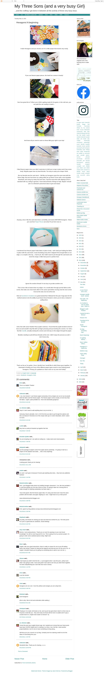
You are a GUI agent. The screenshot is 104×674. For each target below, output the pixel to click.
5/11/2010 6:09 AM (25, 388)
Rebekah (22, 594)
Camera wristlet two (82, 192)
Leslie (21, 426)
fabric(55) (82, 144)
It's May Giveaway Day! (83, 330)
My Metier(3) (82, 133)
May (81, 282)
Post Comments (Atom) (29, 662)
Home (44, 659)
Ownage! (82, 358)
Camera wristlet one (82, 194)
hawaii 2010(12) (86, 149)
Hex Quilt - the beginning (84, 299)
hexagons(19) (86, 151)
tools (34, 375)
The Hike (82, 284)
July (81, 276)
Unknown (22, 393)
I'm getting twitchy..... (83, 338)
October (82, 268)
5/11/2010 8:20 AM (25, 454)
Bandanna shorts (81, 226)
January (82, 375)
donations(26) (86, 140)
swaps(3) (78, 169)
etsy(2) (78, 144)
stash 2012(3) (86, 167)
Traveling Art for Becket (84, 321)
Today (81, 363)
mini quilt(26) (79, 153)
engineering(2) (86, 142)
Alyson (22, 558)
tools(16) (78, 173)
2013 (80, 252)
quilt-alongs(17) (80, 162)
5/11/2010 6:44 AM (25, 402)
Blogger (70, 671)
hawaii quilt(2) (80, 151)
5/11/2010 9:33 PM (25, 538)
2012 (46, 14)
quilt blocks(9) (86, 160)
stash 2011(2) (80, 167)
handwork (23, 375)
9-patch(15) (87, 122)
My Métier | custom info (30, 14)
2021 (80, 243)
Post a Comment (23, 651)
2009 (61, 14)
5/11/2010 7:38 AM (25, 441)
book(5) (87, 135)
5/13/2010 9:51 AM (25, 602)
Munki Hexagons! (83, 325)
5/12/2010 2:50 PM (25, 577)
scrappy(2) (87, 164)
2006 (80, 382)
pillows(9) (87, 156)
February (83, 372)
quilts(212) (87, 162)
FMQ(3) (78, 127)
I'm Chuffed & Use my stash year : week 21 (84, 304)
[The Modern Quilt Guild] (82, 440)
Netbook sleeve (81, 199)
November (83, 265)
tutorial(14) (87, 173)
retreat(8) (78, 164)
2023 (80, 238)
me (22, 14)
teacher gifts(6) (85, 171)
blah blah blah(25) (81, 135)
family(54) (87, 144)
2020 (80, 246)
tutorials (41, 14)
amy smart (23, 529)
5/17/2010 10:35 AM (25, 617)
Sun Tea (82, 361)
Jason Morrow (56, 671)
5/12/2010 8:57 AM (25, 552)
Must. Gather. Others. (84, 342)
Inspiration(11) (79, 131)
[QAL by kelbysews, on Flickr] (82, 395)
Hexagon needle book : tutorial (84, 295)
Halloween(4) (86, 129)
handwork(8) (79, 149)
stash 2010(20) (86, 166)
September (83, 271)
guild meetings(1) (85, 147)
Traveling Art (80, 206)
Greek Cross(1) (80, 129)
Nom (78, 228)
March (82, 370)
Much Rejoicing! (84, 335)
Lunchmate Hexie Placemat (82, 203)
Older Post (69, 659)
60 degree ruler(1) (80, 122)
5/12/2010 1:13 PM (25, 567)
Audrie (22, 470)
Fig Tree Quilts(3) (85, 127)
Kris (21, 383)
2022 (80, 240)
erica (21, 573)
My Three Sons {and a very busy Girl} (50, 6)
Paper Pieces (39, 222)
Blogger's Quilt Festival (84, 309)
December (83, 262)
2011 (51, 14)
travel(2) (82, 173)
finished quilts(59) (86, 146)
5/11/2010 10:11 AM (25, 464)
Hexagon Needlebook (83, 197)
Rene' (21, 544)
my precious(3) (86, 153)
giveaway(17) (79, 147)
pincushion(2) (79, 158)
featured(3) (79, 146)
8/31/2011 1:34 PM (25, 637)
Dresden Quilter (24, 436)
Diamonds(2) (86, 126)
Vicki (21, 583)
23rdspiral (23, 608)
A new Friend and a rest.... (84, 290)
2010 (56, 14)
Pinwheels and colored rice (81, 188)
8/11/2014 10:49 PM (25, 647)
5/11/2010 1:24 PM (25, 477)
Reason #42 (83, 317)
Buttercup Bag (81, 213)
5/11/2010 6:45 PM (25, 524)
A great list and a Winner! (84, 314)
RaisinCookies (24, 483)
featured (67, 14)
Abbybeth (22, 447)
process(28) (79, 160)
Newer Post (19, 659)
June (81, 279)
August (82, 273)
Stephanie (23, 517)
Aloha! (82, 287)
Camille (24, 331)
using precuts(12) (81, 175)
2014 (80, 249)
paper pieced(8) (80, 155)
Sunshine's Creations (27, 296)
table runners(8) (84, 169)
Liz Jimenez (23, 408)
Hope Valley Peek (83, 354)
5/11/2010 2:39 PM (25, 511)
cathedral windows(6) (81, 137)
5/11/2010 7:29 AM (25, 431)
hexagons (30, 375)
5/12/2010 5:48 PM (25, 588)
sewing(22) (79, 166)
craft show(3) (83, 138)
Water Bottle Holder (82, 219)
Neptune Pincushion (82, 185)
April (81, 367)
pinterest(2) (87, 158)
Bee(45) (78, 124)
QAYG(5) (87, 133)
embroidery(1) (79, 142)
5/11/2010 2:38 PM (25, 500)
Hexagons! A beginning (83, 347)
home (17, 14)
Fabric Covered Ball (82, 183)
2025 (80, 235)
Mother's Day (83, 351)
